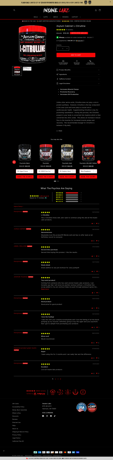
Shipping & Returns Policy (20, 431)
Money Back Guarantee (19, 410)
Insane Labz (20, 455)
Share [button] (60, 131)
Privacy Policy (16, 435)
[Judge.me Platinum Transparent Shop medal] (60, 392)
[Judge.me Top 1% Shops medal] (75, 392)
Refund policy (28, 455)
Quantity (58, 45)
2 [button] (55, 379)
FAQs (14, 425)
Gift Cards (15, 403)
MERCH (55, 17)
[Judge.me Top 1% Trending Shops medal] (83, 392)
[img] (45, 212)
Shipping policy (57, 455)
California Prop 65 (18, 441)
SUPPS (45, 17)
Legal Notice (16, 438)
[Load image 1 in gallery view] (17, 71)
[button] (111, 2)
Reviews (14, 419)
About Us (15, 428)
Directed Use (16, 422)
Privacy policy (37, 455)
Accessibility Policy (18, 407)
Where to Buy (16, 413)
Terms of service (47, 455)
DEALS (36, 17)
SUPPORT (75, 17)
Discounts (15, 416)
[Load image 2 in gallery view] (27, 71)
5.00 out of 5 (44, 196)
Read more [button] (45, 289)
